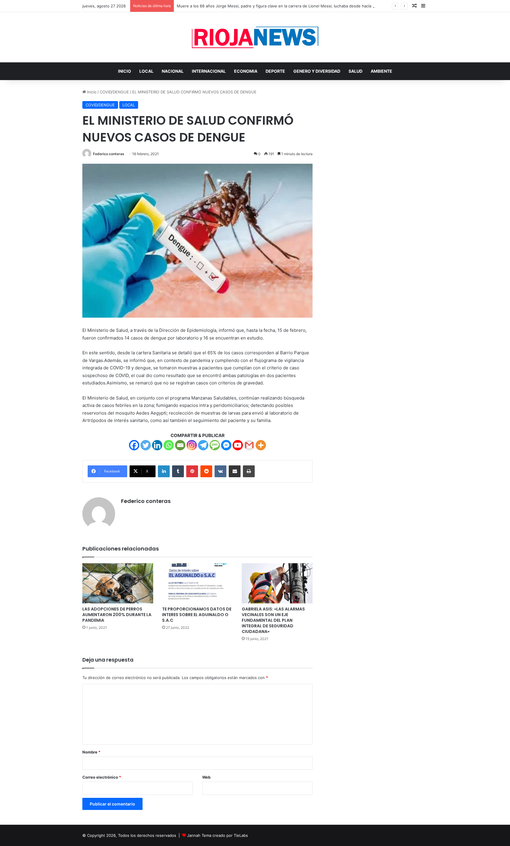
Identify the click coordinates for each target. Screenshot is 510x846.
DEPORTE (275, 71)
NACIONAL (173, 71)
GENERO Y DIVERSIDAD (316, 71)
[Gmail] (249, 445)
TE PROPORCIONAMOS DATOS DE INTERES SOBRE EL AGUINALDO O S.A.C (196, 614)
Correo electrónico (101, 777)
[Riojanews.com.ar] (255, 37)
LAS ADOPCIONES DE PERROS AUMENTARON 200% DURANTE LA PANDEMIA (116, 614)
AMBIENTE (381, 71)
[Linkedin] (157, 445)
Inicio (91, 92)
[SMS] (215, 445)
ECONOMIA (245, 71)
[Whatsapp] (169, 445)
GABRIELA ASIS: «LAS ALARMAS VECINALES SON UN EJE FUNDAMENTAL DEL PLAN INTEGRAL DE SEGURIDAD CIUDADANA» (273, 620)
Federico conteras (108, 154)
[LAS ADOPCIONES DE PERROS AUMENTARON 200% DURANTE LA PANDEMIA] (117, 583)
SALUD (355, 71)
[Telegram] (203, 445)
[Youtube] (238, 445)
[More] (261, 445)
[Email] (180, 445)
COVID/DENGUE (114, 92)
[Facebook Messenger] (226, 445)
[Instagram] (192, 445)
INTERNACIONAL (209, 71)
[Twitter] (145, 445)
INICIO (124, 71)
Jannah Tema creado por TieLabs (217, 835)
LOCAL (146, 71)
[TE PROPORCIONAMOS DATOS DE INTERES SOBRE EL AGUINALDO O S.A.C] (197, 583)
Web (206, 777)
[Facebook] (134, 445)
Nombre (91, 752)
